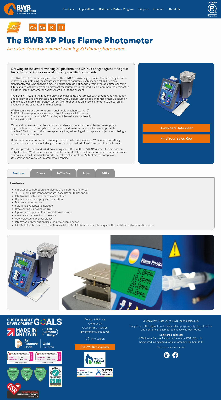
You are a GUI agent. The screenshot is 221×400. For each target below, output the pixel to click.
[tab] (19, 173)
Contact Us (95, 323)
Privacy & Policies (95, 319)
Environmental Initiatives (94, 332)
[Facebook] (175, 355)
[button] (176, 128)
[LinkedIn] (167, 355)
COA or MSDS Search (95, 328)
